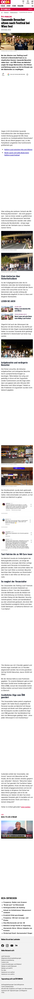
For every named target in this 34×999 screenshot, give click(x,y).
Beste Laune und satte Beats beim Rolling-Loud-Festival (16, 154)
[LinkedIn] (16, 945)
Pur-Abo (3, 970)
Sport (8, 6)
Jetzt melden (25, 807)
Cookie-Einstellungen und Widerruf (11, 964)
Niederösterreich (13, 12)
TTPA (2, 993)
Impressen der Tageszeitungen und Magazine (14, 991)
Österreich (5, 9)
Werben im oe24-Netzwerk (9, 966)
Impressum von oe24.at (8, 972)
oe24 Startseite (5, 956)
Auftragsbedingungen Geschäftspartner (12, 985)
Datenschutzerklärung (7, 960)
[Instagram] (7, 945)
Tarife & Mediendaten (7, 987)
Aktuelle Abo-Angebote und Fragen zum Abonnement (16, 989)
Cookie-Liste (4, 962)
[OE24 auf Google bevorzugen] (27, 74)
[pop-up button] (27, 836)
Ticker (3, 6)
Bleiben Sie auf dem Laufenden (10, 939)
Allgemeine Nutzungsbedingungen (11, 958)
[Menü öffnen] (32, 6)
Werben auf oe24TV (7, 968)
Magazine (21, 6)
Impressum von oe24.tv (8, 974)
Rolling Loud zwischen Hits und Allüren (18, 149)
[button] (17, 830)
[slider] (9, 836)
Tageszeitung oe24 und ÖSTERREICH (12, 979)
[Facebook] (2, 945)
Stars (14, 6)
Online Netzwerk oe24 (7, 950)
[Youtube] (12, 945)
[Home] (1, 12)
